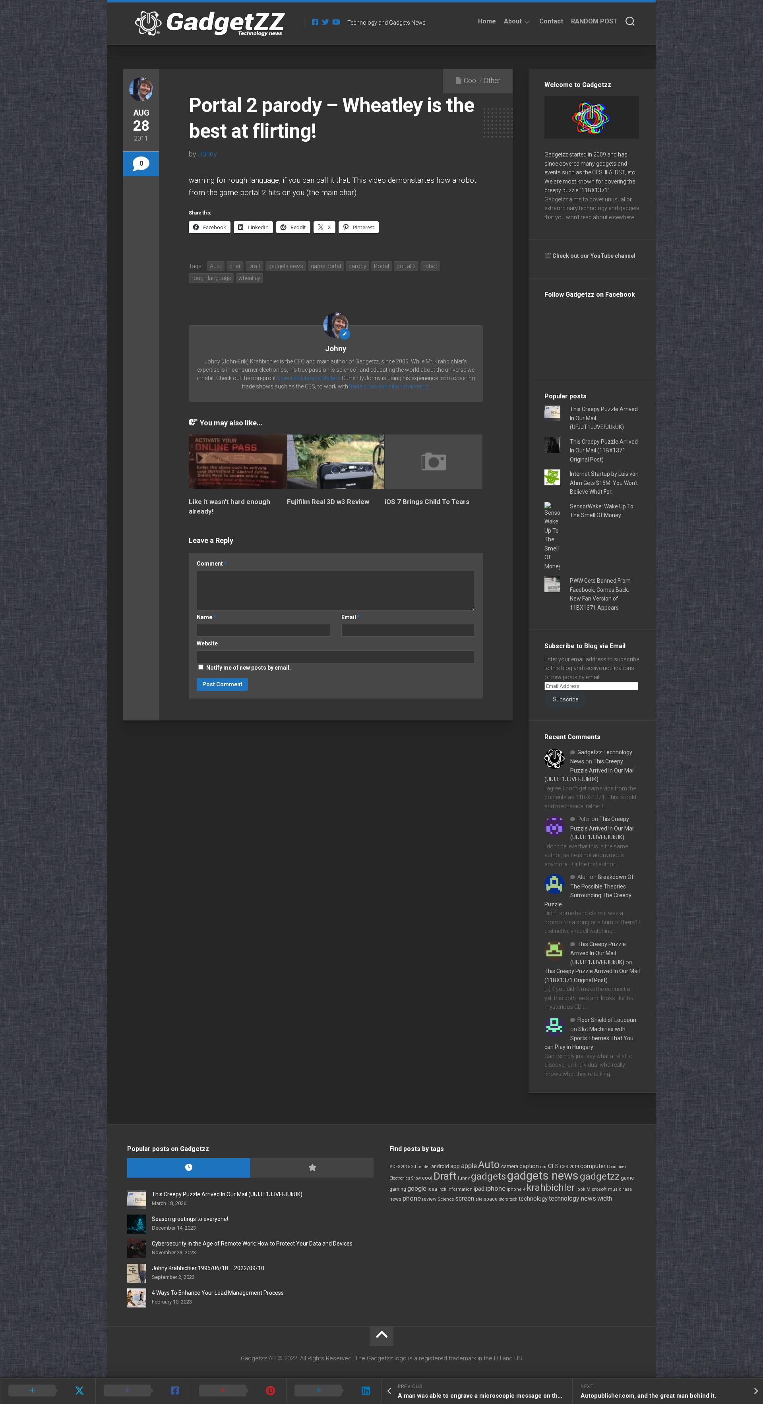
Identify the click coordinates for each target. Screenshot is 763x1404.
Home (487, 21)
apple (469, 1166)
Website (207, 643)
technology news (572, 1198)
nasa (627, 1189)
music (614, 1189)
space (491, 1199)
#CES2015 (399, 1166)
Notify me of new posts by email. (248, 667)
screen (464, 1198)
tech (513, 1199)
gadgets (488, 1176)
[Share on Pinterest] (238, 1391)
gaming (397, 1189)
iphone (495, 1188)
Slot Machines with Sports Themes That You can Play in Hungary (588, 1038)
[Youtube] (335, 21)
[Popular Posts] (312, 1168)
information (460, 1189)
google (416, 1188)
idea (432, 1189)
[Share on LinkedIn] (334, 1391)
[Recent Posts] (188, 1168)
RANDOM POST (594, 21)
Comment (212, 563)
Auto (489, 1164)
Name (206, 617)
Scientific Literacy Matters (309, 378)
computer (593, 1166)
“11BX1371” (594, 190)
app (455, 1166)
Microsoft (597, 1189)
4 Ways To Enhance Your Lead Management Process (218, 1293)
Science (446, 1199)
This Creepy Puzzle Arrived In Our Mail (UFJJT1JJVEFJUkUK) (589, 770)
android (440, 1166)
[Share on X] (47, 1391)
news (395, 1199)
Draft (445, 1176)
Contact (551, 21)
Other (492, 80)
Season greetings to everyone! (190, 1219)
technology (533, 1198)
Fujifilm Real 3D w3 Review (328, 502)
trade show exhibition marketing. (389, 386)
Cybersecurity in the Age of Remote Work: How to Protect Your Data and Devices (252, 1243)
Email (350, 617)
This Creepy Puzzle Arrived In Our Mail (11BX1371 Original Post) (604, 450)
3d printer (420, 1166)
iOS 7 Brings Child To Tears (427, 502)
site (478, 1199)
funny (464, 1178)
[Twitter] (325, 21)
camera (509, 1166)
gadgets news (543, 1175)
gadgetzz (600, 1176)
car (543, 1166)
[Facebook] (315, 21)
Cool (471, 80)
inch (442, 1189)
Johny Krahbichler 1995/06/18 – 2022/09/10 (208, 1268)
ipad (479, 1188)
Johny (207, 154)
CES (553, 1166)
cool (427, 1178)
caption (529, 1166)
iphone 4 (516, 1189)
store (503, 1199)
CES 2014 (569, 1166)
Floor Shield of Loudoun (606, 1020)
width (604, 1198)
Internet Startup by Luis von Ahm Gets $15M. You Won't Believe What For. (604, 483)
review (429, 1199)
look (580, 1189)
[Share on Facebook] (143, 1391)
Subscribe (565, 699)
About (513, 21)
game (627, 1178)
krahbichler (551, 1187)
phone (412, 1198)
